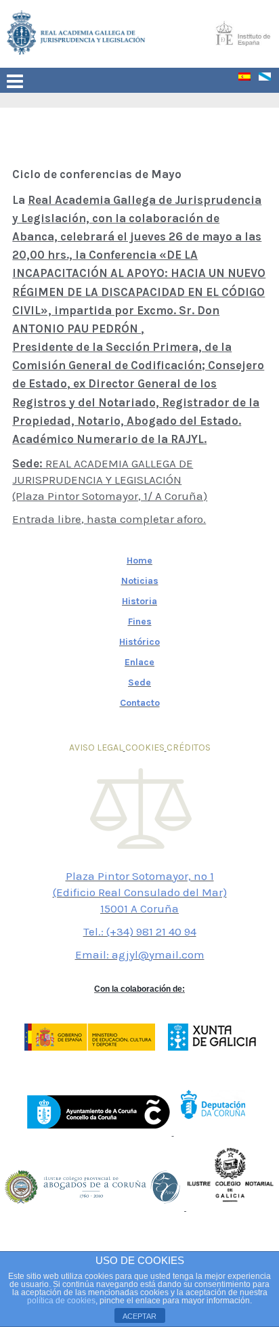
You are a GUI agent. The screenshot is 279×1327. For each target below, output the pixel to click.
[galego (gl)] (269, 79)
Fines (140, 621)
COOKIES (145, 747)
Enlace (139, 662)
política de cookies (61, 1300)
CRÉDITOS (189, 747)
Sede (139, 682)
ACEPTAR (139, 1316)
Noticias (139, 581)
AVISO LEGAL (96, 747)
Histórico (139, 642)
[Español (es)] (248, 79)
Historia (139, 601)
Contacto (140, 703)
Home (139, 560)
